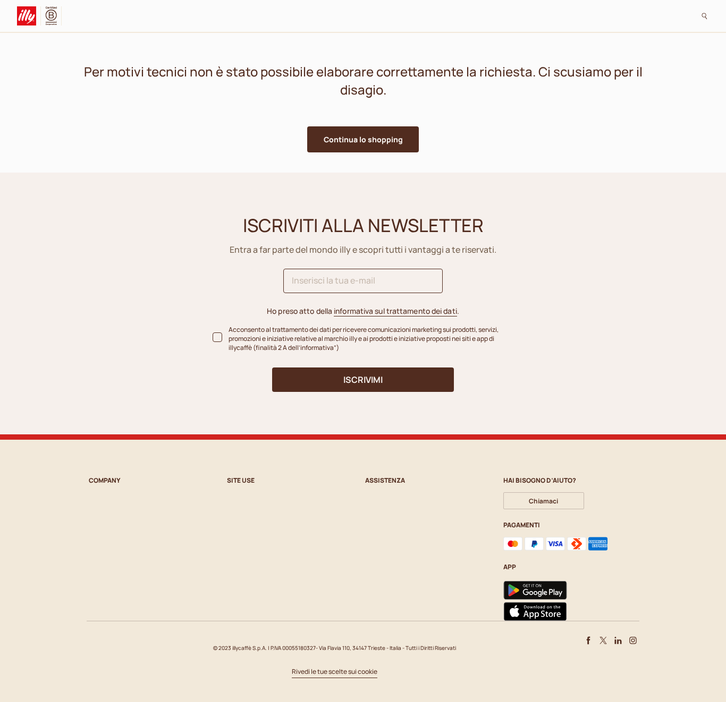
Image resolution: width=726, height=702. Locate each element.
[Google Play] (535, 590)
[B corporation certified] (53, 15)
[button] (363, 139)
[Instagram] (633, 640)
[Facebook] (588, 640)
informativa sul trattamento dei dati (395, 311)
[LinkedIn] (618, 640)
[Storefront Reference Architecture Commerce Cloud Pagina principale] (29, 15)
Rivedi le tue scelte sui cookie (334, 672)
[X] (603, 640)
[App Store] (535, 611)
